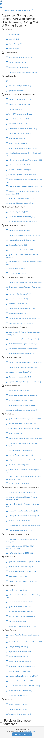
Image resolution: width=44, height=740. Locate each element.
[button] (1, 2)
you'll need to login (30, 731)
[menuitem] (1, 5)
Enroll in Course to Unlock (22, 734)
